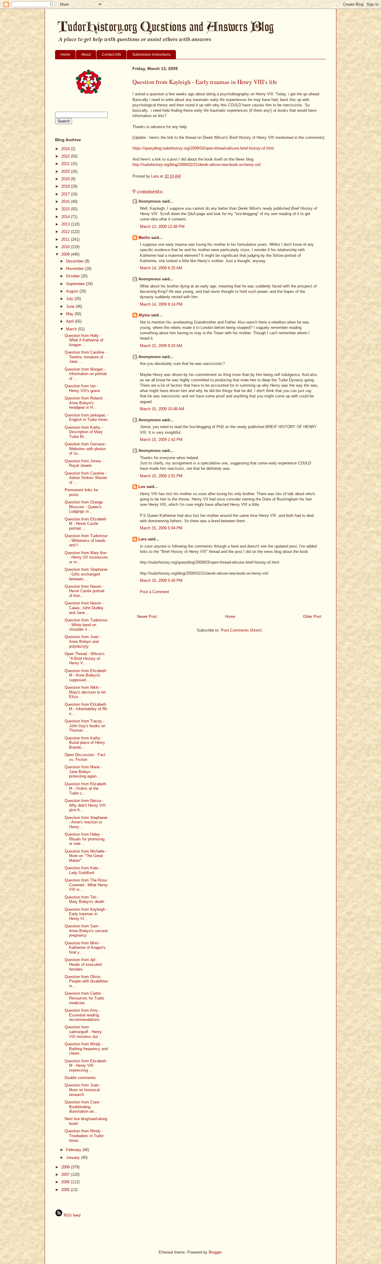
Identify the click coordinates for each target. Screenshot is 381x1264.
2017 (66, 194)
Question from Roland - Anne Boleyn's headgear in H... (84, 403)
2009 (66, 254)
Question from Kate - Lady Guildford (83, 870)
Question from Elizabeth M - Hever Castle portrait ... (85, 524)
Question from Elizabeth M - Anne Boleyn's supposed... (85, 675)
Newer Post (147, 616)
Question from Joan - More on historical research (83, 1090)
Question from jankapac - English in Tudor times (86, 417)
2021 (66, 163)
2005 (66, 1189)
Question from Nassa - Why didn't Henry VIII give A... (85, 805)
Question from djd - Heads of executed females (83, 964)
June (71, 306)
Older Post (312, 616)
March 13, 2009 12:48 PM (162, 226)
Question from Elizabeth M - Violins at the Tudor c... (85, 788)
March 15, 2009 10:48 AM (162, 409)
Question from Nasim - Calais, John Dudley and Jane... (84, 608)
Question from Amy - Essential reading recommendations (82, 1015)
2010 (66, 247)
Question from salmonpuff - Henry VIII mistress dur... (83, 1031)
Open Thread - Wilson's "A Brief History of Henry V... (85, 658)
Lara (142, 539)
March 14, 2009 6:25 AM (161, 268)
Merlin (144, 237)
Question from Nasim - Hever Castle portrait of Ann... (84, 591)
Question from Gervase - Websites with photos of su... (86, 448)
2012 (66, 231)
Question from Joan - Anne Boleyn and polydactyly (83, 641)
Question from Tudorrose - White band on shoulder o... (86, 625)
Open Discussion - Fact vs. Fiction (85, 757)
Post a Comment (154, 592)
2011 (66, 239)
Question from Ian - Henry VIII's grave (82, 388)
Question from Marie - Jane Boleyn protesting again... (83, 771)
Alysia (144, 315)
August (72, 291)
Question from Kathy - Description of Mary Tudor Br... (84, 432)
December (75, 261)
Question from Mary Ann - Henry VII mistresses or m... (86, 557)
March (72, 329)
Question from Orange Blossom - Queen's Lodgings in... (84, 507)
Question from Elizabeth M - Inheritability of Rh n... (86, 709)
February (74, 1150)
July (70, 298)
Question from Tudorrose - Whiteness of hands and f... (86, 540)
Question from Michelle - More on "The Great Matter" (86, 856)
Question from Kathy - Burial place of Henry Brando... (85, 743)
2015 (66, 209)
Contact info (111, 54)
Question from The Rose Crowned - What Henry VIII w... (86, 885)
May (70, 314)
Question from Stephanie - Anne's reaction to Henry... (86, 822)
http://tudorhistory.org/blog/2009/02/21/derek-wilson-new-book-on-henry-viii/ (196, 164)
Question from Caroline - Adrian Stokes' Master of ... (86, 478)
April (70, 321)
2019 (66, 179)
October (73, 276)
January (73, 1157)
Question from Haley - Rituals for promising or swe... (84, 839)
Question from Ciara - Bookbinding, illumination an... (83, 1107)
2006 (66, 1182)
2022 (66, 156)
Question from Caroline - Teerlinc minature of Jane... (86, 357)
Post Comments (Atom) (241, 630)
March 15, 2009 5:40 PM (161, 580)
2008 (66, 1167)
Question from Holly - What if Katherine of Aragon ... (84, 340)
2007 (66, 1174)
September (76, 284)
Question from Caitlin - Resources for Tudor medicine (84, 998)
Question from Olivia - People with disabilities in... (86, 981)
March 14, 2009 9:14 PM (161, 304)
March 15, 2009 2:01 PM (161, 476)
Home (65, 54)
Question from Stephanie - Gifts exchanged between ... (86, 574)
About (86, 54)
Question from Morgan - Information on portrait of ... (86, 374)
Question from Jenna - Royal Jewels (84, 463)
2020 (66, 171)
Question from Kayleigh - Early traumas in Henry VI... (86, 914)
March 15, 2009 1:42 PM (161, 439)
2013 (66, 224)
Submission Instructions (151, 54)
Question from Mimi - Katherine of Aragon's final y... (85, 947)
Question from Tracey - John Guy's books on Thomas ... (85, 726)
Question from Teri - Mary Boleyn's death (84, 899)
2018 (66, 186)
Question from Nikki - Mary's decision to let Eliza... (85, 692)
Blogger (215, 1252)
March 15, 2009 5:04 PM (161, 528)
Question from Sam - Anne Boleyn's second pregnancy (86, 930)
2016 (66, 201)
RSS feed (71, 1215)
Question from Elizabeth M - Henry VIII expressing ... (85, 1065)
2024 (66, 149)
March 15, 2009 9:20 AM (161, 345)
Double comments (80, 1077)
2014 (66, 216)
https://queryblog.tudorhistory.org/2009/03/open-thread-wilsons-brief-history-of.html (203, 148)
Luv (141, 486)
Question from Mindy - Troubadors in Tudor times (84, 1135)
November (75, 268)
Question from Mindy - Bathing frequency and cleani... (86, 1048)
